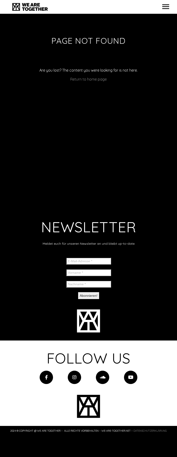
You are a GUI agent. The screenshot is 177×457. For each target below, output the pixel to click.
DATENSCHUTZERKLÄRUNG (150, 430)
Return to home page (88, 79)
